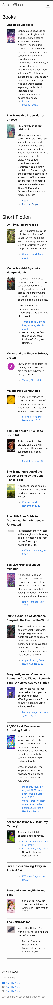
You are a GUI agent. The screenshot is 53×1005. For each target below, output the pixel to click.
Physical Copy (30, 104)
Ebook (25, 101)
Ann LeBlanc (12, 4)
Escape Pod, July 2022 (35, 848)
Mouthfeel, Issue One (33, 460)
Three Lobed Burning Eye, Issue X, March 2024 (33, 325)
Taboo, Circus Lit (31, 380)
